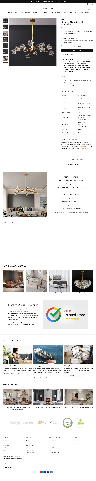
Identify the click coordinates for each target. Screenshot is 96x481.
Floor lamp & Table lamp (55, 12)
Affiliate (73, 443)
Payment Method (30, 452)
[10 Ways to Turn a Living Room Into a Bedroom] (78, 397)
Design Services (29, 445)
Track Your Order (32, 4)
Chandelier (9, 12)
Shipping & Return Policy (77, 156)
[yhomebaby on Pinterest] (8, 467)
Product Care (77, 152)
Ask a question (77, 159)
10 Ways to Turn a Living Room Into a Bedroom (79, 407)
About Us (87, 12)
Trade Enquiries (23, 4)
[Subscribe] (21, 463)
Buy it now (77, 50)
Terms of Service (52, 447)
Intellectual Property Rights (55, 452)
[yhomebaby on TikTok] (11, 467)
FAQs (50, 450)
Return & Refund (14, 4)
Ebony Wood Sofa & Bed (76, 12)
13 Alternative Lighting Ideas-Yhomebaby (48, 407)
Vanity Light (44, 12)
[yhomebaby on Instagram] (3, 467)
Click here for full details (13, 373)
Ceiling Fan (36, 12)
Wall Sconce (28, 12)
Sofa (4, 452)
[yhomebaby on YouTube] (6, 467)
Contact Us (85, 148)
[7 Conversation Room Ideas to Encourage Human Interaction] (17, 397)
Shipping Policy (6, 4)
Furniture (65, 12)
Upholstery (28, 447)
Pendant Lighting (18, 12)
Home (62, 19)
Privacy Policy (52, 445)
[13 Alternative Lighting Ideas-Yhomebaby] (48, 397)
